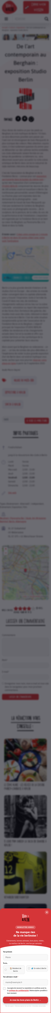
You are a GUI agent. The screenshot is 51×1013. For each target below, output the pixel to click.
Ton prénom (7, 952)
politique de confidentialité (19, 991)
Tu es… (5, 963)
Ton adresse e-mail (10, 977)
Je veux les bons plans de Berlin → (25, 1000)
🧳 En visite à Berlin (38, 968)
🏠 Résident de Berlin (15, 969)
